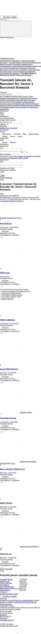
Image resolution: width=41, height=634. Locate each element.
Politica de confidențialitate (23, 600)
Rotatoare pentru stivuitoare (30, 70)
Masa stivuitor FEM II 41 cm (12, 469)
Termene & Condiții (7, 600)
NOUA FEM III (6, 503)
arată (2, 176)
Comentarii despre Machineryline (25, 602)
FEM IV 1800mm (7, 320)
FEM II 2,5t (4, 273)
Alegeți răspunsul (7, 299)
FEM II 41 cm (6, 554)
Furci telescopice (6, 71)
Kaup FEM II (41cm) (9, 369)
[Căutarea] (15, 29)
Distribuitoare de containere (10, 73)
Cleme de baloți (18, 71)
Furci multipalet (29, 71)
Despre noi (4, 594)
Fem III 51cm (5, 223)
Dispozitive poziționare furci (22, 64)
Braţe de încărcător (25, 66)
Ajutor (10, 594)
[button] (20, 48)
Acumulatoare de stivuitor (9, 66)
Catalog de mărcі (6, 604)
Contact (15, 594)
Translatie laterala (8, 418)
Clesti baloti (22, 68)
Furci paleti (25, 62)
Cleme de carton (14, 70)
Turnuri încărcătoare (11, 68)
